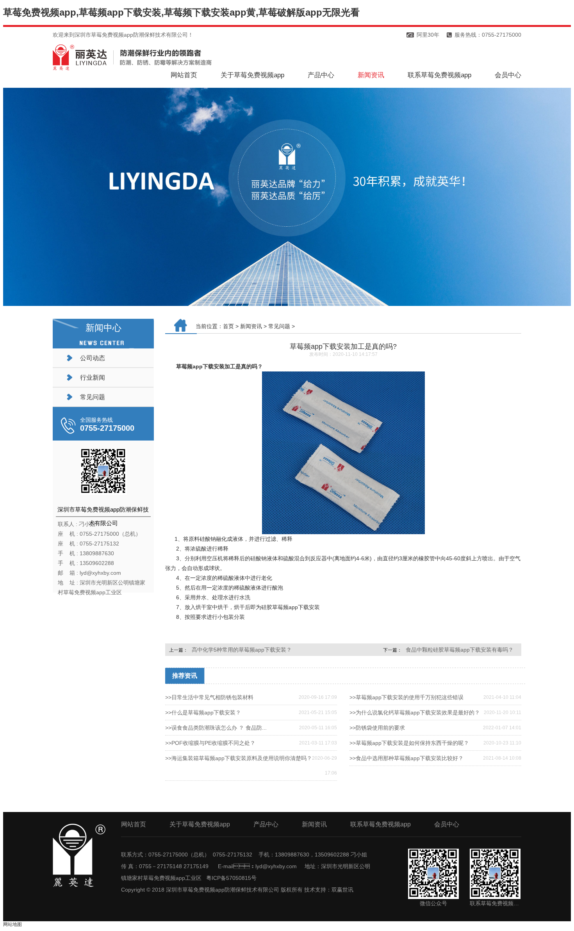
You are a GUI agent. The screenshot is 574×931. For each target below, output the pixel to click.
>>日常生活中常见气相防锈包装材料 (209, 697)
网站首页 (184, 75)
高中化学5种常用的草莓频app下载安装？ (242, 650)
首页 (228, 326)
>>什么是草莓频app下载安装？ (203, 712)
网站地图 (12, 924)
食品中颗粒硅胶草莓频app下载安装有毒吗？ (459, 650)
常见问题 (92, 397)
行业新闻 (92, 377)
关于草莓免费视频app (252, 75)
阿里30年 (428, 35)
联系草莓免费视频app (439, 75)
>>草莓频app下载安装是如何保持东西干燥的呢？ (409, 743)
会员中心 (508, 75)
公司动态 (92, 358)
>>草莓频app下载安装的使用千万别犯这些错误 (406, 697)
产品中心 (321, 75)
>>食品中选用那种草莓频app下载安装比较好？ (406, 758)
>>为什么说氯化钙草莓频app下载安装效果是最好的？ (414, 712)
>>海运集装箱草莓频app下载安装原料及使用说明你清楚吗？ (238, 758)
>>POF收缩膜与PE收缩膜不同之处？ (210, 743)
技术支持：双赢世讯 (328, 890)
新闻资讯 (371, 75)
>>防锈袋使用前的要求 (377, 728)
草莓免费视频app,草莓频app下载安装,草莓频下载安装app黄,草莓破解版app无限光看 (181, 12)
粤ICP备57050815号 (231, 878)
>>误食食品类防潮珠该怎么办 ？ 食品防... (216, 728)
